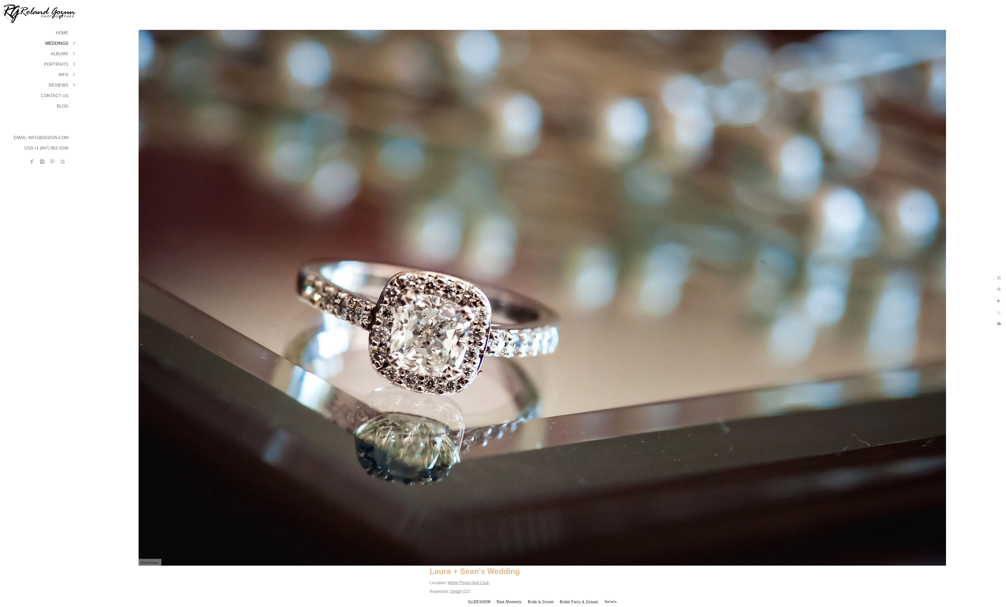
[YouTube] (62, 161)
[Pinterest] (52, 161)
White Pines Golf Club (468, 583)
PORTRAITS (56, 64)
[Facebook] (32, 161)
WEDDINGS (56, 43)
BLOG (62, 106)
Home (62, 33)
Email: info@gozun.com (41, 137)
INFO (63, 75)
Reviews (58, 85)
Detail (455, 591)
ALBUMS (59, 54)
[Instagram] (42, 161)
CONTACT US (54, 95)
